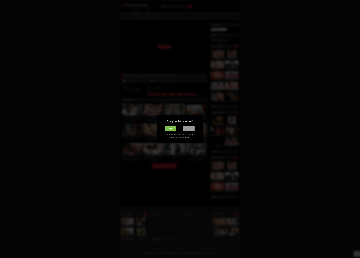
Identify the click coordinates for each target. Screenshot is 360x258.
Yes (170, 128)
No (189, 128)
